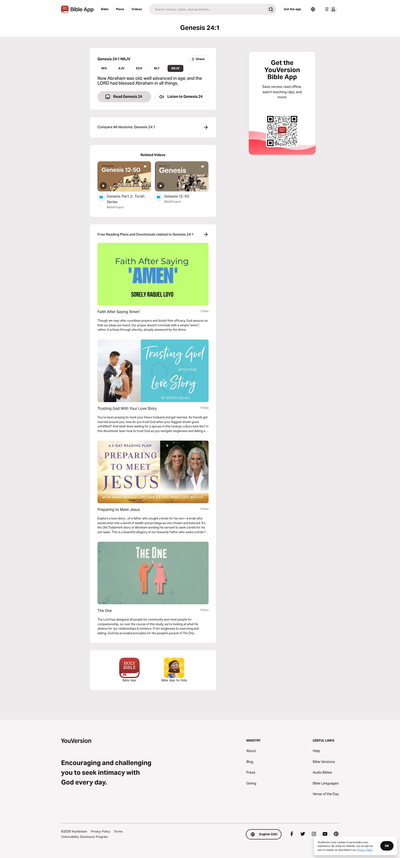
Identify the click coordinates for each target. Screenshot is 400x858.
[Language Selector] (313, 9)
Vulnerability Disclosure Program (84, 837)
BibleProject (115, 207)
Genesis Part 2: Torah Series (125, 199)
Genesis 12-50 (181, 196)
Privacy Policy (100, 831)
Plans (120, 9)
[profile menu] (330, 9)
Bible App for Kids (174, 680)
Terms (118, 831)
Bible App (129, 680)
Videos (136, 9)
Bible (105, 9)
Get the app (292, 9)
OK (387, 846)
